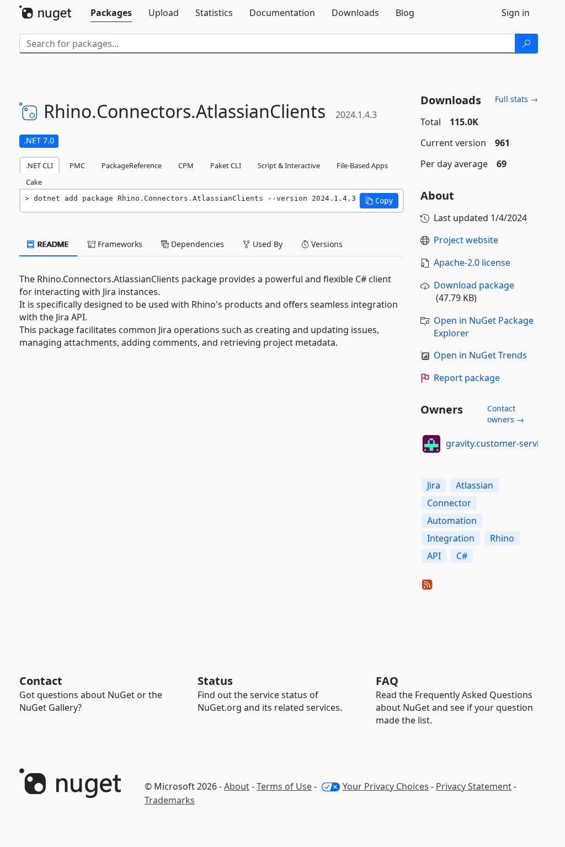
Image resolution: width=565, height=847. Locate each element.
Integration (451, 538)
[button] (379, 200)
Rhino (502, 538)
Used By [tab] (266, 244)
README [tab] (52, 244)
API (434, 556)
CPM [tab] (186, 165)
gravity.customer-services (499, 443)
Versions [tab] (326, 244)
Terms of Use (284, 786)
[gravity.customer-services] (431, 444)
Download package (474, 285)
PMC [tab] (77, 165)
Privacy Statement (473, 786)
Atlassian (474, 485)
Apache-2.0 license (472, 262)
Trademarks (170, 800)
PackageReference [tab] (132, 165)
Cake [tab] (34, 182)
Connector (449, 503)
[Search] (526, 43)
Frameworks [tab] (118, 244)
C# (461, 556)
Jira (433, 485)
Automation (452, 520)
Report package (467, 378)
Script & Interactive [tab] (289, 165)
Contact (40, 680)
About (236, 786)
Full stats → (516, 99)
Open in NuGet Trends (480, 355)
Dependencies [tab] (196, 244)
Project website (466, 240)
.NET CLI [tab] (39, 165)
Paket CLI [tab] (225, 165)
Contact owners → (505, 414)
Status (215, 680)
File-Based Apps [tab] (362, 165)
